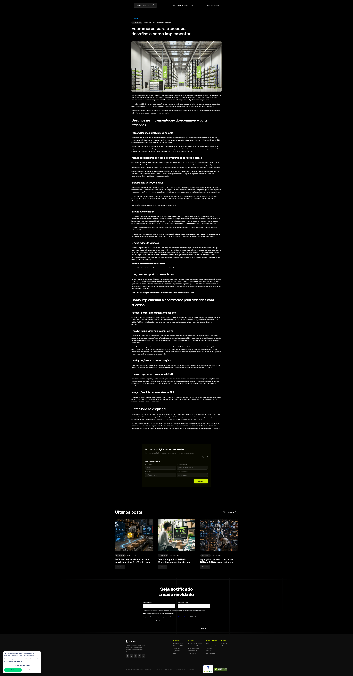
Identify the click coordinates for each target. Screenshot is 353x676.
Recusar (31, 670)
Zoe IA (175, 653)
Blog (207, 643)
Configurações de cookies (22, 665)
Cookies (191, 669)
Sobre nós (224, 643)
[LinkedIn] (127, 656)
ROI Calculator (210, 653)
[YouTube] (131, 656)
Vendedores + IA (192, 650)
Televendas (176, 648)
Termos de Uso (168, 669)
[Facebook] (139, 656)
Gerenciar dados (180, 669)
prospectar (211, 257)
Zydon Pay (176, 650)
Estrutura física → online (195, 643)
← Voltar (134, 18)
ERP (185, 167)
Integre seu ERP (178, 646)
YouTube (208, 650)
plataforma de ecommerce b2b (145, 97)
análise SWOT (136, 322)
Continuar (200, 481)
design (169, 190)
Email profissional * (182, 464)
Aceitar (13, 670)
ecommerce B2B (182, 138)
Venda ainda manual (193, 648)
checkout (213, 383)
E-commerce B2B (193, 646)
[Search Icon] (145, 5)
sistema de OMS (136, 230)
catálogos (154, 149)
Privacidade (156, 669)
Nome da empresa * (182, 472)
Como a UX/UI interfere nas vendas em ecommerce (158, 205)
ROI (212, 106)
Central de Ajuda (211, 646)
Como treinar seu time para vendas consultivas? (157, 268)
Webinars (209, 648)
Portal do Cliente (178, 643)
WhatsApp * (148, 472)
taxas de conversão (202, 196)
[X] (143, 656)
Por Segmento (192, 653)
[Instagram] (135, 656)
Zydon (135, 227)
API (222, 646)
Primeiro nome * (149, 464)
